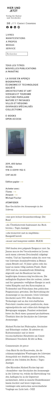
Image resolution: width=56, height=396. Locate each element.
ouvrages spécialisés (19, 107)
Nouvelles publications (21, 69)
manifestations (15, 38)
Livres (10, 35)
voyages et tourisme (18, 94)
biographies (13, 82)
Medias (10, 45)
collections (14, 110)
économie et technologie (22, 85)
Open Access (13, 119)
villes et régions (17, 103)
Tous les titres (15, 65)
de (8, 23)
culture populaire (17, 97)
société (10, 88)
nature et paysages (18, 100)
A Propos (11, 42)
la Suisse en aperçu (18, 79)
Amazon (10, 195)
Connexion (31, 23)
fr (14, 23)
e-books (11, 116)
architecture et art (19, 91)
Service (11, 48)
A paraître (12, 72)
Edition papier (12, 182)
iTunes (9, 192)
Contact (21, 23)
